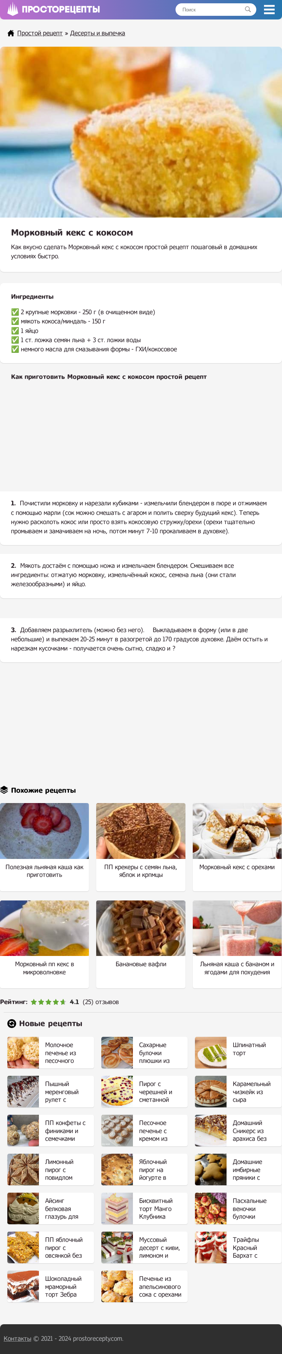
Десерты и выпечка (97, 33)
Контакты (17, 1338)
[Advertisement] (141, 442)
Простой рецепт (40, 33)
